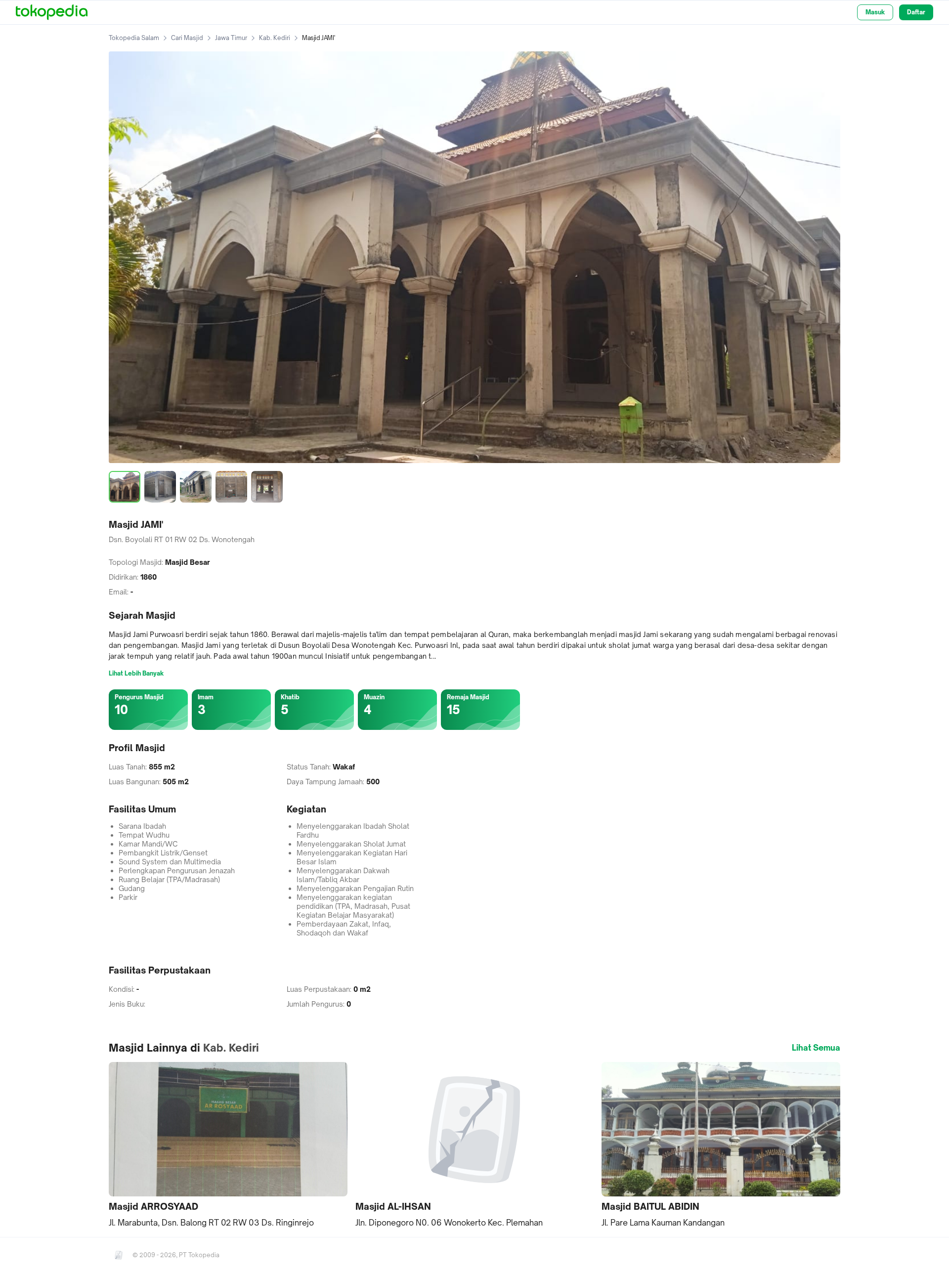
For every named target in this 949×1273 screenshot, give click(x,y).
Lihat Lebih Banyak (136, 673)
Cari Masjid (187, 38)
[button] (228, 1145)
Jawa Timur (231, 38)
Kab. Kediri (274, 38)
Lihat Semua (816, 1048)
